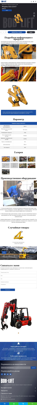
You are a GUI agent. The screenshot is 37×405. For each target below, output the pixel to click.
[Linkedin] (5, 374)
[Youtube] (8, 374)
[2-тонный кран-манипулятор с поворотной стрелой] (18, 235)
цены (7, 10)
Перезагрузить (7, 289)
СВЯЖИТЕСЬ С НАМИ (17, 32)
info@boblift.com (5, 399)
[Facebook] (2, 374)
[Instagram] (10, 374)
